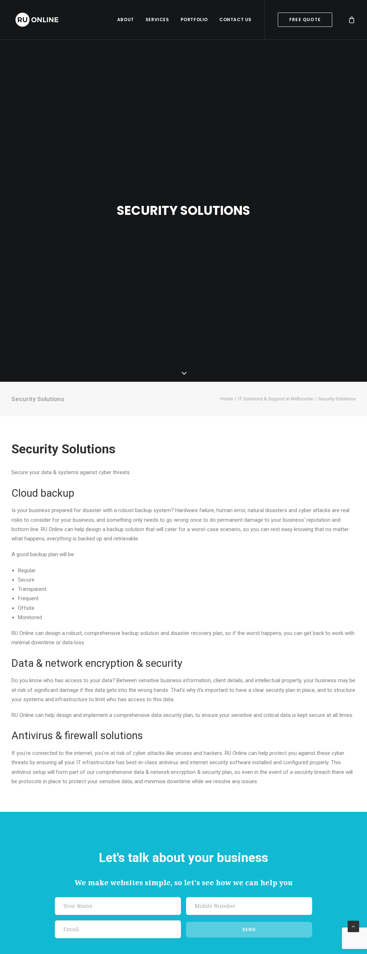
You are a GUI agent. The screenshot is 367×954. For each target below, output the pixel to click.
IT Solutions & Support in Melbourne (275, 398)
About (125, 19)
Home (226, 398)
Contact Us (235, 19)
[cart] (352, 19)
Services (157, 19)
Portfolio (194, 19)
